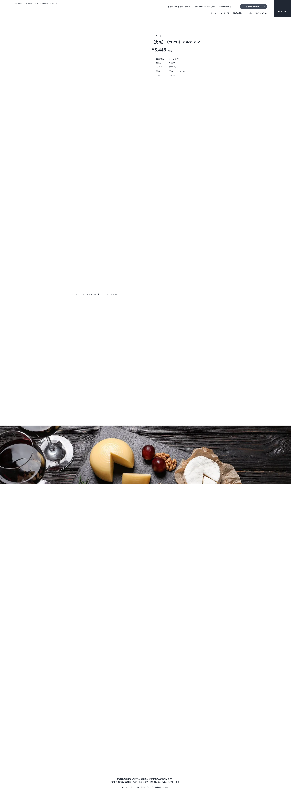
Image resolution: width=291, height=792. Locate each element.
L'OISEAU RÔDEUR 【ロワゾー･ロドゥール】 (116, 716)
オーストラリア (186, 657)
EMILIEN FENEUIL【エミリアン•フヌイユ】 (115, 701)
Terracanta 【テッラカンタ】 (109, 697)
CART (283, 11)
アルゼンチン (185, 669)
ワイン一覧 (101, 632)
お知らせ (173, 6)
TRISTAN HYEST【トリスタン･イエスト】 (115, 728)
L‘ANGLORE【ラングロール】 (109, 677)
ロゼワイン (101, 653)
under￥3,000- (103, 740)
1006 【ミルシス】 (105, 681)
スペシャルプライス (105, 748)
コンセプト (225, 13)
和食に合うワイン (104, 752)
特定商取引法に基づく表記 (205, 6)
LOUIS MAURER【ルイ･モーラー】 (112, 724)
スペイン (183, 637)
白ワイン (100, 649)
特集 (250, 13)
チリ (181, 665)
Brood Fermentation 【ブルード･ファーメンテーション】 (120, 689)
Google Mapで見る (22, 600)
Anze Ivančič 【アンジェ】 (108, 709)
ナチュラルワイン (104, 756)
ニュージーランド (187, 661)
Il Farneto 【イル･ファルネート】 (111, 736)
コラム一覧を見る (145, 407)
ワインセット (102, 664)
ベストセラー (102, 744)
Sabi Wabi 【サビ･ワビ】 (107, 685)
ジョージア (184, 649)
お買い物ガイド (186, 6)
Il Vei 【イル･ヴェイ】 (106, 693)
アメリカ (183, 653)
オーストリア (185, 645)
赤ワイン (100, 645)
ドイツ (182, 641)
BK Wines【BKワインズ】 (108, 720)
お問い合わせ (224, 6)
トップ (213, 13)
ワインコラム (261, 13)
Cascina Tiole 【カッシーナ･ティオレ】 (113, 705)
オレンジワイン (103, 657)
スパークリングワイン (106, 660)
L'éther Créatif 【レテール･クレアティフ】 (115, 712)
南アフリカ (184, 673)
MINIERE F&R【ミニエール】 (109, 732)
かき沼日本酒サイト (253, 6)
